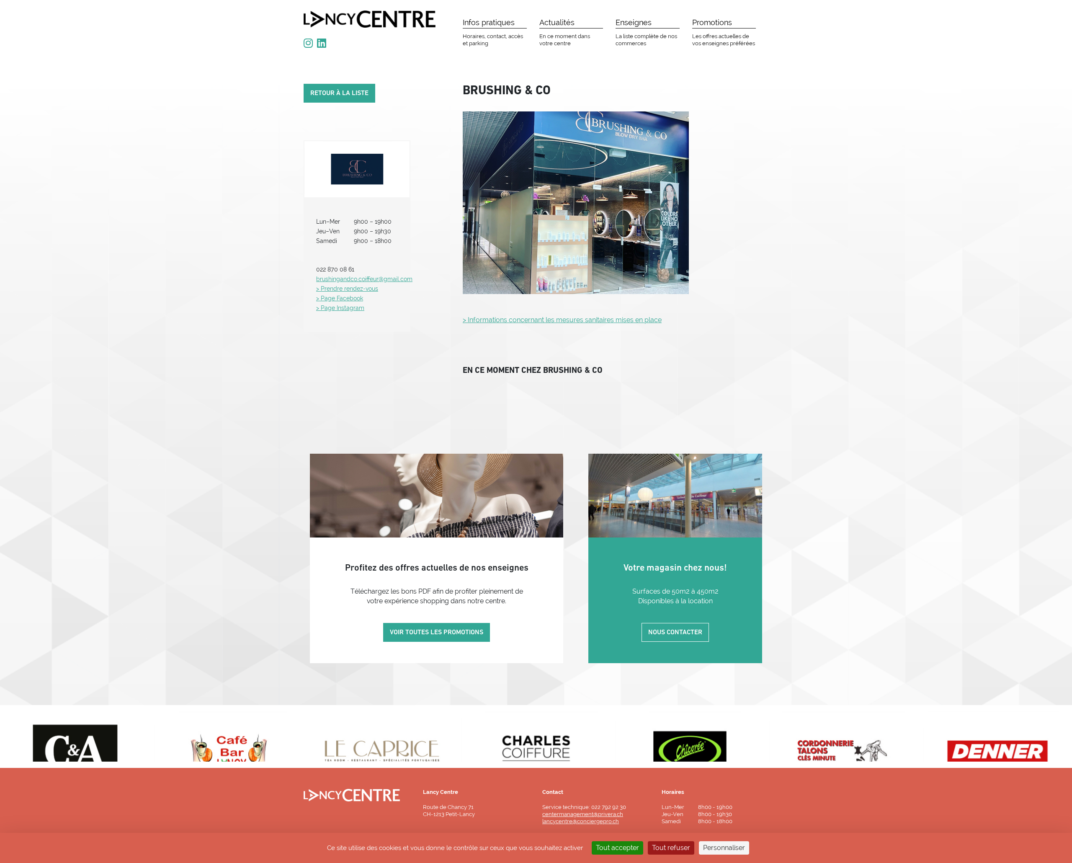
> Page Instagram (340, 308)
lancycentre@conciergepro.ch (580, 821)
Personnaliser (724, 848)
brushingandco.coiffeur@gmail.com (364, 279)
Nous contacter (675, 632)
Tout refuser (671, 848)
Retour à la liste (339, 93)
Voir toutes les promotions (436, 632)
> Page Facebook (339, 298)
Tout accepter (617, 848)
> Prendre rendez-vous (347, 288)
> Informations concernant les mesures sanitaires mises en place (562, 320)
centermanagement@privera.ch (582, 814)
